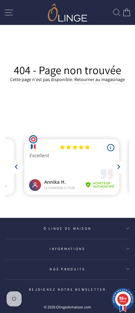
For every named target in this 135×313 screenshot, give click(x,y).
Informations (67, 248)
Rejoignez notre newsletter (67, 289)
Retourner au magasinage (99, 79)
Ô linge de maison (67, 228)
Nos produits (67, 269)
